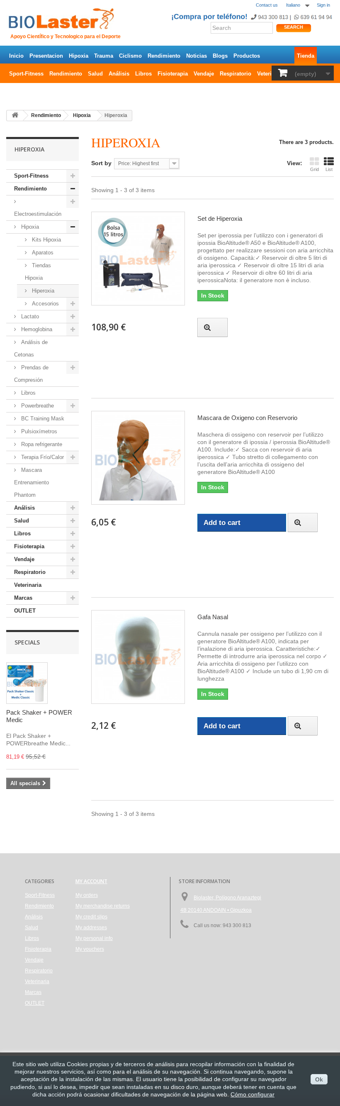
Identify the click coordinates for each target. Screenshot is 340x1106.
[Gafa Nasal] (138, 657)
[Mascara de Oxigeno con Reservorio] (138, 458)
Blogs (220, 56)
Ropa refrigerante (40, 444)
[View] (212, 327)
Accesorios (44, 303)
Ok (319, 1079)
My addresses (91, 927)
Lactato (29, 316)
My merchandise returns (102, 906)
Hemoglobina (35, 329)
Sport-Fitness (26, 74)
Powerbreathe (36, 406)
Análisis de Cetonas (31, 348)
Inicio (16, 56)
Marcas (23, 598)
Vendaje (204, 74)
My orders (86, 895)
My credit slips (91, 917)
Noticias (196, 56)
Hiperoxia (42, 291)
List (329, 169)
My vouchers (89, 949)
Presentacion (46, 56)
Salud (95, 74)
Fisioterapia (173, 74)
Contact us (267, 4)
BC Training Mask (41, 418)
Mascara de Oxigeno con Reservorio (247, 417)
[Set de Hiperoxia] (138, 258)
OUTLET (20, 91)
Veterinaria (270, 74)
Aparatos (41, 252)
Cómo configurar (252, 1094)
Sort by (101, 163)
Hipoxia (78, 56)
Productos (246, 56)
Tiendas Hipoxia (38, 271)
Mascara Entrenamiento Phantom (31, 482)
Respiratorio (235, 74)
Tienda (305, 56)
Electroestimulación (37, 214)
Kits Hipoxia (45, 240)
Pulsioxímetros (38, 431)
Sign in (323, 4)
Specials (27, 642)
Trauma (103, 56)
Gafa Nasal (212, 616)
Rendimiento (164, 56)
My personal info (94, 938)
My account (91, 881)
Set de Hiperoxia (219, 218)
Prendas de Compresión (31, 373)
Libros (143, 74)
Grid (314, 169)
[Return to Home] (15, 115)
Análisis (119, 74)
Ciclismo (130, 56)
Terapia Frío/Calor (41, 457)
